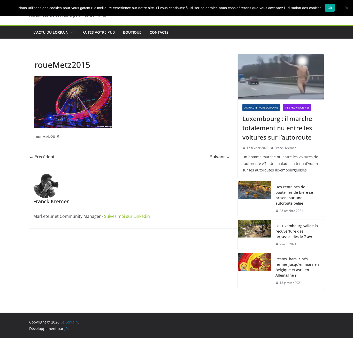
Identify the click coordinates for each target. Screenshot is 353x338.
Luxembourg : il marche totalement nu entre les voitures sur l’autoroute (277, 127)
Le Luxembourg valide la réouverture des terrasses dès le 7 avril (296, 231)
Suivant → (220, 157)
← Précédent (42, 157)
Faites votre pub (98, 32)
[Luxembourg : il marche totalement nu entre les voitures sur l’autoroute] (281, 76)
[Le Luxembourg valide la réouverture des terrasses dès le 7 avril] (254, 235)
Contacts (159, 32)
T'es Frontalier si (297, 107)
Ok (330, 8)
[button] (71, 32)
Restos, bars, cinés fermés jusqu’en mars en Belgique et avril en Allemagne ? (297, 267)
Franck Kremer (285, 148)
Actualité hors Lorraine (261, 107)
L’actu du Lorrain (50, 32)
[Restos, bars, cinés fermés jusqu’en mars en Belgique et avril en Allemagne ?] (254, 271)
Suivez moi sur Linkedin (127, 216)
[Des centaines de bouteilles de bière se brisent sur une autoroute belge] (254, 199)
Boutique (132, 32)
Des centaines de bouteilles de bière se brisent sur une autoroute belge (294, 195)
